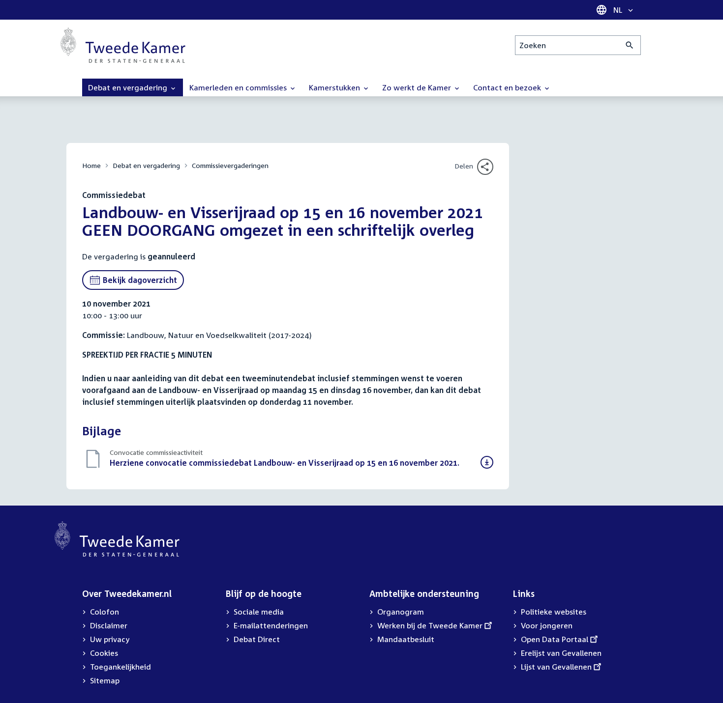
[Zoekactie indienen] (630, 45)
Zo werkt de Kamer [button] (417, 87)
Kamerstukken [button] (335, 87)
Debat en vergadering (146, 165)
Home (91, 165)
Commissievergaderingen (230, 165)
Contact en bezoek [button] (508, 87)
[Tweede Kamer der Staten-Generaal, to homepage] (122, 45)
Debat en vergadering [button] (128, 87)
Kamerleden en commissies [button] (239, 87)
